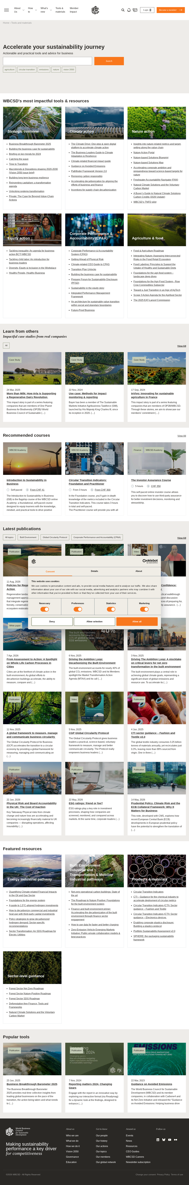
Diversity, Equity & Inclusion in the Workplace (32, 268)
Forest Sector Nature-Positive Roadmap (30, 993)
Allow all (136, 621)
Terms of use (177, 1174)
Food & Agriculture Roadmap (148, 250)
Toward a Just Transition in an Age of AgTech (156, 290)
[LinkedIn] (158, 1140)
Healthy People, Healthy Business (27, 273)
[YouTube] (169, 1140)
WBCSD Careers (135, 1157)
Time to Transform (18, 164)
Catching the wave (18, 159)
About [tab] (139, 571)
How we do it (73, 1146)
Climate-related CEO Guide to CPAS (90, 264)
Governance (72, 1157)
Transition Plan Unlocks (83, 269)
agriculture (9, 69)
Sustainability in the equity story (87, 288)
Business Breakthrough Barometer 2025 (30, 144)
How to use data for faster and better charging (95, 924)
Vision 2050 (72, 1151)
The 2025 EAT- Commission (151, 300)
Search (109, 61)
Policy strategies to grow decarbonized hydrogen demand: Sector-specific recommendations (29, 922)
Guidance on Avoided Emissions (88, 166)
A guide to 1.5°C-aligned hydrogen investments (33, 905)
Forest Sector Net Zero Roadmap (26, 988)
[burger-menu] (6, 10)
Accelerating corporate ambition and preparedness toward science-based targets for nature (158, 171)
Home (6, 23)
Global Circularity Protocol (55, 537)
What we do (72, 1141)
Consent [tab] (50, 571)
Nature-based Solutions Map (148, 162)
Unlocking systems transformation (26, 191)
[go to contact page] (135, 10)
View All (181, 346)
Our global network (106, 1162)
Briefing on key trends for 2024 (25, 154)
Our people (102, 1135)
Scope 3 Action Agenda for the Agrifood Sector (157, 295)
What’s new (44, 10)
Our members (103, 1157)
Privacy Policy (163, 1174)
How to (30, 10)
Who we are (72, 1135)
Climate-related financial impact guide (91, 161)
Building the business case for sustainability (32, 149)
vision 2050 (68, 69)
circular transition (27, 69)
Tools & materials (60, 10)
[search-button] (123, 10)
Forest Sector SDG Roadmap (24, 998)
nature (56, 69)
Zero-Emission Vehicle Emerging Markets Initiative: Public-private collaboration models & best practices (95, 933)
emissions (44, 69)
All (6, 345)
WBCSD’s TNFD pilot (144, 202)
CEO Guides (132, 1151)
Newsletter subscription (138, 1162)
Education (71, 1162)
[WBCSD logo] (95, 10)
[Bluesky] (164, 1140)
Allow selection (95, 621)
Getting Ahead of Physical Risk (87, 259)
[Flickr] (175, 1140)
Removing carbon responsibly (86, 176)
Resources (131, 1146)
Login (145, 10)
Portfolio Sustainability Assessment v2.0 (154, 931)
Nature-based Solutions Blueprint (150, 157)
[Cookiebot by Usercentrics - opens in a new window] (145, 561)
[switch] (78, 609)
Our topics (101, 1151)
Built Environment (28, 537)
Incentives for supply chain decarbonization (93, 190)
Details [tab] (94, 571)
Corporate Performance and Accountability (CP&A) (97, 537)
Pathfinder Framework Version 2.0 (89, 171)
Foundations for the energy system (27, 900)
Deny (52, 621)
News (129, 1141)
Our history (101, 1141)
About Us (17, 10)
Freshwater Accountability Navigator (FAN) (155, 179)
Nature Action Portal (143, 152)
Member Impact (74, 10)
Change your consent (146, 1174)
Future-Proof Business (83, 310)
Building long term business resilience (29, 177)
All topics (9, 537)
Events (129, 1135)
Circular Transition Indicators (148, 892)
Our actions (102, 1146)
